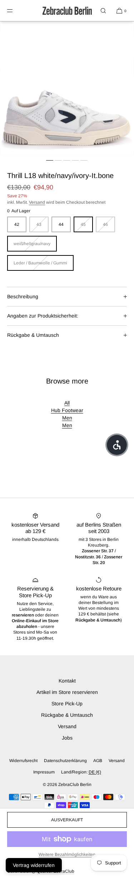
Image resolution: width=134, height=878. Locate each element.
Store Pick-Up (67, 703)
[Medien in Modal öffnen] (67, 88)
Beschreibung (22, 296)
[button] (103, 10)
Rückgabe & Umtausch (33, 335)
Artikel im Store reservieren (67, 692)
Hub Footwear (67, 410)
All (67, 403)
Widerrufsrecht (23, 760)
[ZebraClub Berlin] (67, 11)
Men (67, 418)
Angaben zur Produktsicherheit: (42, 316)
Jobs (67, 738)
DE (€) (95, 772)
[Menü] (15, 10)
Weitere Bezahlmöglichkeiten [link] (67, 854)
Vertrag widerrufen (34, 865)
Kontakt (67, 681)
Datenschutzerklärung (65, 760)
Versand (37, 202)
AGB (97, 760)
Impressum (44, 772)
